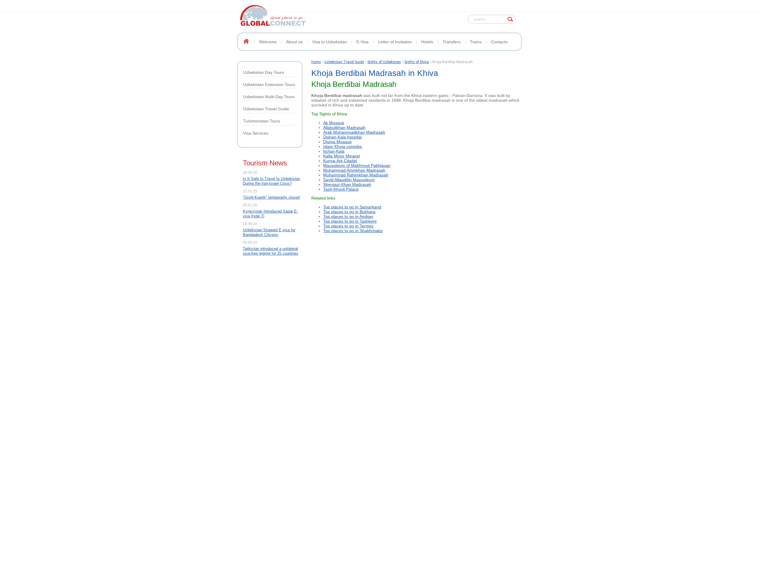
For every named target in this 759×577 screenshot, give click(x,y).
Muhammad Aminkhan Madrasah (354, 170)
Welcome (268, 41)
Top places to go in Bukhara (349, 211)
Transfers (451, 41)
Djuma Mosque (337, 141)
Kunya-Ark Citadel (340, 160)
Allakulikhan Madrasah (344, 127)
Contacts (499, 41)
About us (294, 41)
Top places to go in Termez (348, 226)
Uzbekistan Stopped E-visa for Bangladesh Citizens (269, 232)
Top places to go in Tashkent (350, 221)
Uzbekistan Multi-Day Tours (268, 96)
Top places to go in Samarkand (352, 207)
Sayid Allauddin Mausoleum (349, 179)
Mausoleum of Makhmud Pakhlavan (356, 165)
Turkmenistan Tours (261, 121)
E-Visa (362, 41)
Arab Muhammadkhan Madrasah (354, 132)
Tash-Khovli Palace (341, 189)
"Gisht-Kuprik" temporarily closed (271, 197)
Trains (475, 41)
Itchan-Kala (334, 151)
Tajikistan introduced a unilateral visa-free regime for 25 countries (270, 251)
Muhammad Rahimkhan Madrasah (355, 175)
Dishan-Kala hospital (342, 137)
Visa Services (255, 133)
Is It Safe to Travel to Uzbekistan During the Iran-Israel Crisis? (271, 181)
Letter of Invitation (395, 41)
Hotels (427, 41)
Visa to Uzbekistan (329, 41)
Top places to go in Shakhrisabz (353, 230)
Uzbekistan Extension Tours (269, 84)
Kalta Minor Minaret (341, 156)
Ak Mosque (333, 122)
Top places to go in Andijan (348, 216)
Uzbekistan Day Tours (263, 72)
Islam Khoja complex (342, 146)
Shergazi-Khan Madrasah (347, 184)
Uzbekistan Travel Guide (266, 108)
